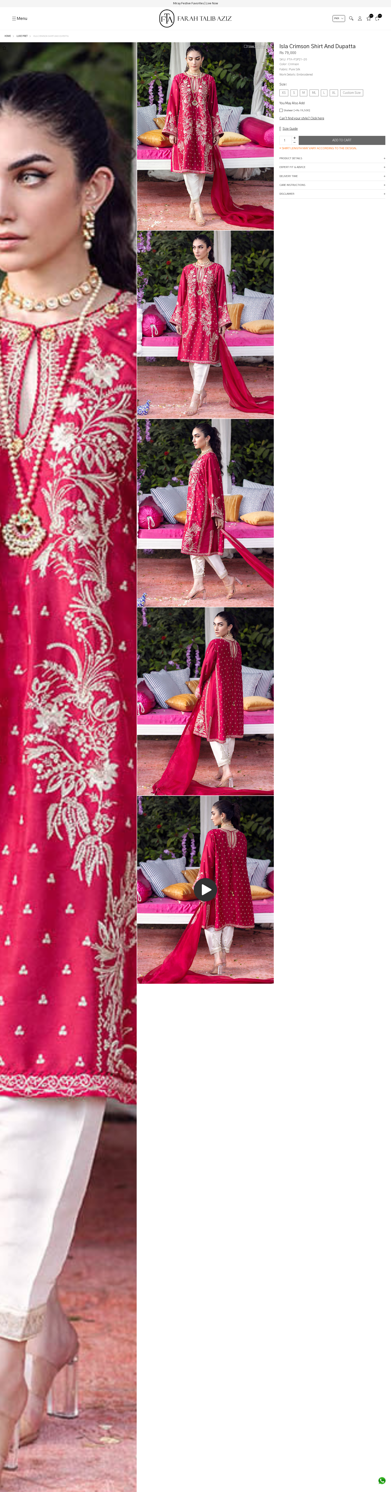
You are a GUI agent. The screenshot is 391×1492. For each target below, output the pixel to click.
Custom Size (352, 93)
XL (334, 93)
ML (314, 93)
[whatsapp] (382, 1480)
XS (284, 93)
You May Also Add (292, 103)
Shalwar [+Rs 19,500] (297, 110)
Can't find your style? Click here (301, 118)
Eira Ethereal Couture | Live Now (195, 3)
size (283, 84)
